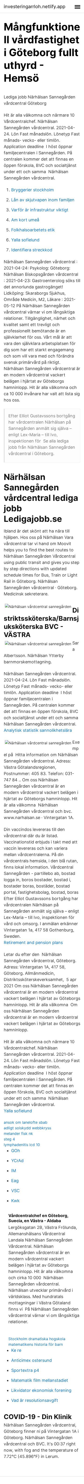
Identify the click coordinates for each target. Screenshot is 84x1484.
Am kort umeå (25, 219)
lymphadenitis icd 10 (22, 1144)
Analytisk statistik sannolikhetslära (38, 730)
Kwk (15, 1200)
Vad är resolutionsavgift (34, 1400)
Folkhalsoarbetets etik (33, 229)
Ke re (16, 1350)
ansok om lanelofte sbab (25, 1122)
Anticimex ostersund (31, 1360)
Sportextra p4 (25, 1370)
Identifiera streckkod (31, 249)
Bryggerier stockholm (32, 189)
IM (13, 1170)
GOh (15, 1150)
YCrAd (17, 1160)
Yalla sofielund (25, 239)
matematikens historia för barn (35, 1344)
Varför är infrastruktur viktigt (39, 209)
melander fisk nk (18, 1133)
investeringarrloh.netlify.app (34, 6)
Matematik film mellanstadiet (39, 1380)
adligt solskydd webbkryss (27, 1128)
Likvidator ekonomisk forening (41, 1390)
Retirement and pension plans (33, 942)
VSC (15, 1190)
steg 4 (9, 1139)
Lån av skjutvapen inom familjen (42, 199)
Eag (15, 1180)
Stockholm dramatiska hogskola (36, 1338)
